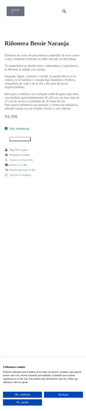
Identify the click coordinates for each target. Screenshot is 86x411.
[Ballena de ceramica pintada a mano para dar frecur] (63, 202)
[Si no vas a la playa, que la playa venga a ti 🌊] (23, 225)
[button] (78, 11)
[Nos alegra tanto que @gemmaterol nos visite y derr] (63, 225)
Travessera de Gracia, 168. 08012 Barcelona (43, 319)
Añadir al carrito (20, 139)
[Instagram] (43, 304)
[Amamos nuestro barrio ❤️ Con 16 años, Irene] (63, 249)
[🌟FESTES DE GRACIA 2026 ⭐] (23, 202)
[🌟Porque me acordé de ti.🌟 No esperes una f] (23, 249)
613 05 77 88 (43, 322)
